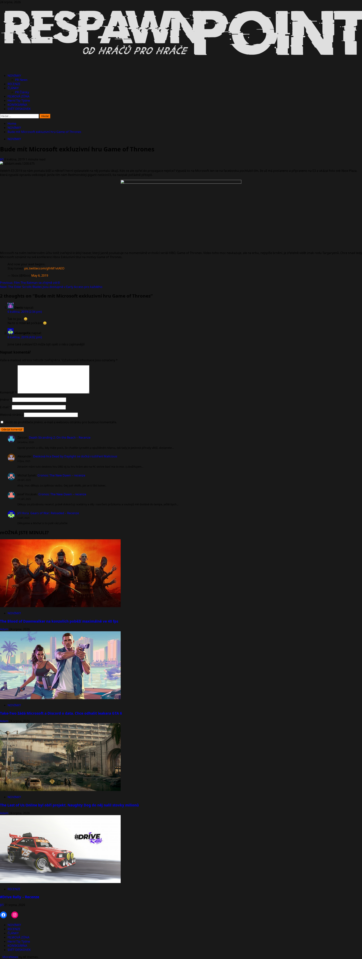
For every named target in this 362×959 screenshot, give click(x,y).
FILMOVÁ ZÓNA (18, 96)
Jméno (6, 399)
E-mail (5, 407)
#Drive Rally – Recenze (19, 897)
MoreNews (10, 957)
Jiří (2, 159)
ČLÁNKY (13, 88)
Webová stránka (11, 415)
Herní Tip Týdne (19, 100)
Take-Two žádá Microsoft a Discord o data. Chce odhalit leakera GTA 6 (61, 713)
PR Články (22, 92)
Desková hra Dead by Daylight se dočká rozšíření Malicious (75, 456)
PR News (21, 80)
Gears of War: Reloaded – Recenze (54, 513)
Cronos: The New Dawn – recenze (61, 475)
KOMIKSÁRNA (17, 105)
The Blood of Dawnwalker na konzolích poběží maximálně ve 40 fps (59, 621)
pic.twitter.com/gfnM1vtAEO (44, 268)
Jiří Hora (23, 513)
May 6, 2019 (39, 275)
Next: (51, 287)
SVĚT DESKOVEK (19, 109)
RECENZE (14, 84)
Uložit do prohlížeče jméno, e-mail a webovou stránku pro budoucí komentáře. (61, 422)
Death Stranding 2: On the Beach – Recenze (59, 437)
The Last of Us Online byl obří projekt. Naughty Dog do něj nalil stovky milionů (69, 805)
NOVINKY (14, 76)
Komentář (8, 392)
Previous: (30, 283)
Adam (4, 629)
